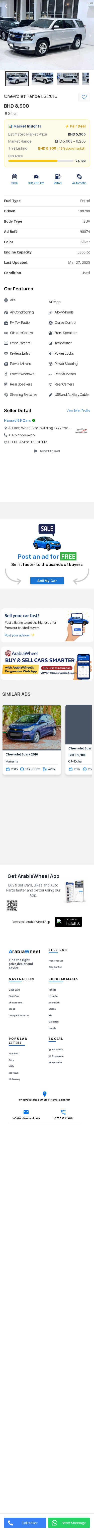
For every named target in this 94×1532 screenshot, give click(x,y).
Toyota (52, 989)
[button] (17, 78)
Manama (13, 1053)
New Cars (14, 996)
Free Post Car (56, 960)
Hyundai (53, 996)
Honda (52, 1028)
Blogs (12, 1008)
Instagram (58, 1056)
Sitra (11, 1060)
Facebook (57, 1049)
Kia (50, 1015)
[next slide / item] (90, 35)
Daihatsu (54, 1021)
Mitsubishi (54, 1002)
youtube (57, 1062)
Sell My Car (47, 580)
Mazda (52, 1008)
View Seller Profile (78, 411)
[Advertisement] (47, 476)
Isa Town (14, 1072)
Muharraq (14, 1079)
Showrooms (15, 1002)
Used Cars (14, 989)
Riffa (11, 1066)
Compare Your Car (19, 1015)
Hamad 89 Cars (17, 420)
